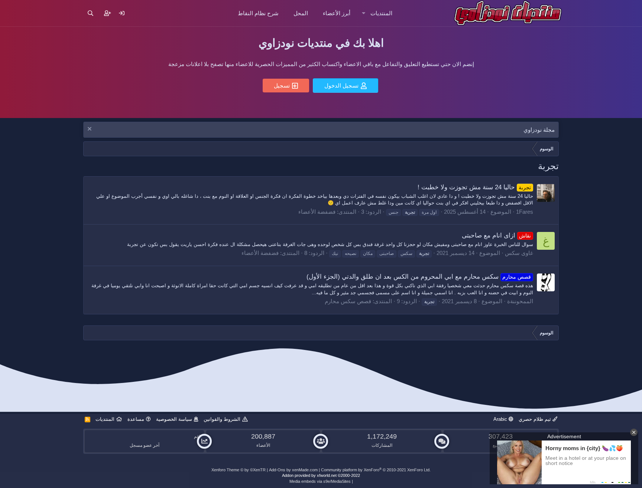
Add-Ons (277, 470)
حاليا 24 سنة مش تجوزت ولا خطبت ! (474, 187)
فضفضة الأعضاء (316, 212)
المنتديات (381, 13)
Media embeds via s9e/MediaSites (320, 481)
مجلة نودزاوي (539, 130)
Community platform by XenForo (376, 470)
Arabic (501, 419)
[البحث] (90, 13)
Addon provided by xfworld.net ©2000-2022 (321, 475)
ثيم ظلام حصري (535, 419)
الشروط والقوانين (222, 419)
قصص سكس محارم (348, 301)
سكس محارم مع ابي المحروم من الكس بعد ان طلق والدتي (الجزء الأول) (419, 276)
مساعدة (135, 419)
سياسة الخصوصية (174, 419)
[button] (363, 13)
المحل (301, 13)
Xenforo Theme (238, 470)
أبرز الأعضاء (336, 13)
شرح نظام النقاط (258, 13)
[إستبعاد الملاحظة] (90, 130)
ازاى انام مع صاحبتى (496, 235)
